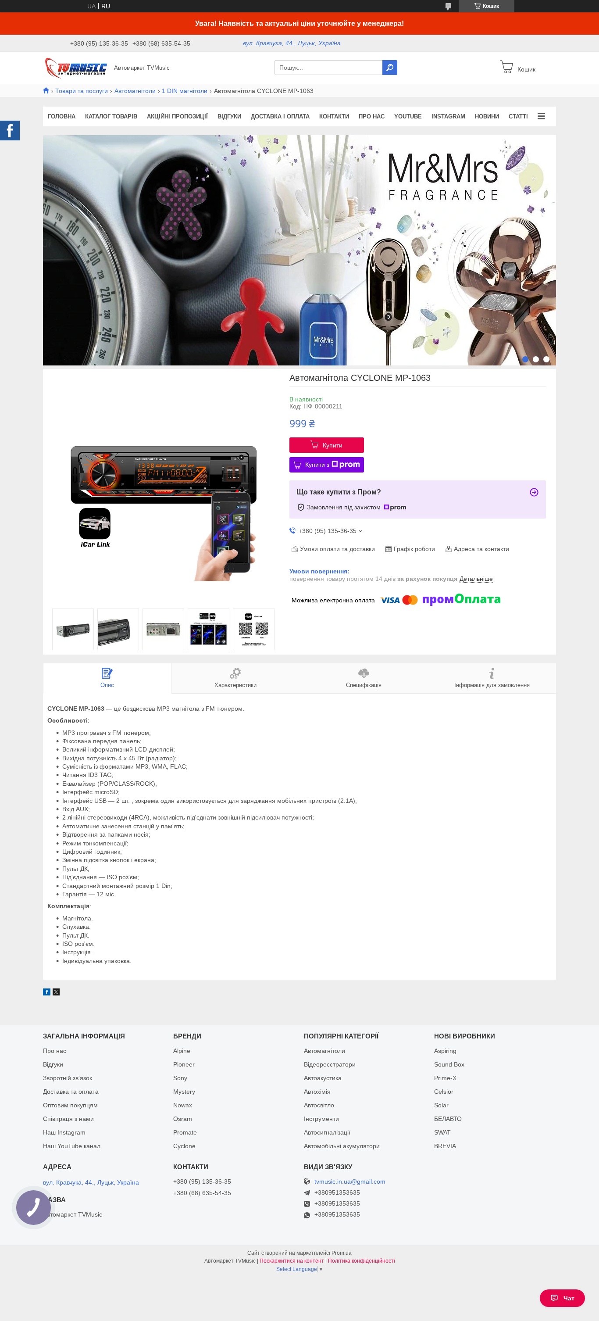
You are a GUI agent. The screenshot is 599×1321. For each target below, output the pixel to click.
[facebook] (46, 993)
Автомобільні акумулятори (342, 1145)
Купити (332, 445)
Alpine (181, 1050)
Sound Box (449, 1064)
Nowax (182, 1105)
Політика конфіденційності (361, 1261)
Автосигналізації (327, 1132)
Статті (518, 116)
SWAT (442, 1132)
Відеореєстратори (330, 1064)
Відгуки (229, 116)
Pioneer (184, 1064)
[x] (56, 993)
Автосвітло (319, 1105)
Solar (441, 1105)
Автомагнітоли (135, 90)
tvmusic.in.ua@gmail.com (349, 1181)
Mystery (184, 1091)
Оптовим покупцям (70, 1105)
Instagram (448, 116)
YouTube (408, 116)
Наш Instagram (64, 1132)
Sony (180, 1077)
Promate (185, 1132)
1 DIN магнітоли (184, 90)
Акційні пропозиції (177, 116)
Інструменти (321, 1118)
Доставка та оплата (71, 1091)
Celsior (443, 1091)
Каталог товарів (111, 116)
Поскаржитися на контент (292, 1261)
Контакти (334, 116)
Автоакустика (323, 1077)
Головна (61, 116)
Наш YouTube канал (71, 1145)
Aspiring (445, 1050)
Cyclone (184, 1145)
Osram (182, 1118)
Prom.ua (342, 1253)
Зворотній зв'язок (67, 1077)
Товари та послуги (81, 90)
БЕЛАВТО (448, 1118)
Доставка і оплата (280, 116)
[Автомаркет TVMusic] (76, 67)
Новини (487, 116)
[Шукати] (389, 67)
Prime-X (445, 1077)
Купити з (317, 464)
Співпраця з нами (68, 1118)
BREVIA (445, 1145)
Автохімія (317, 1091)
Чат (568, 1298)
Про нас (372, 116)
